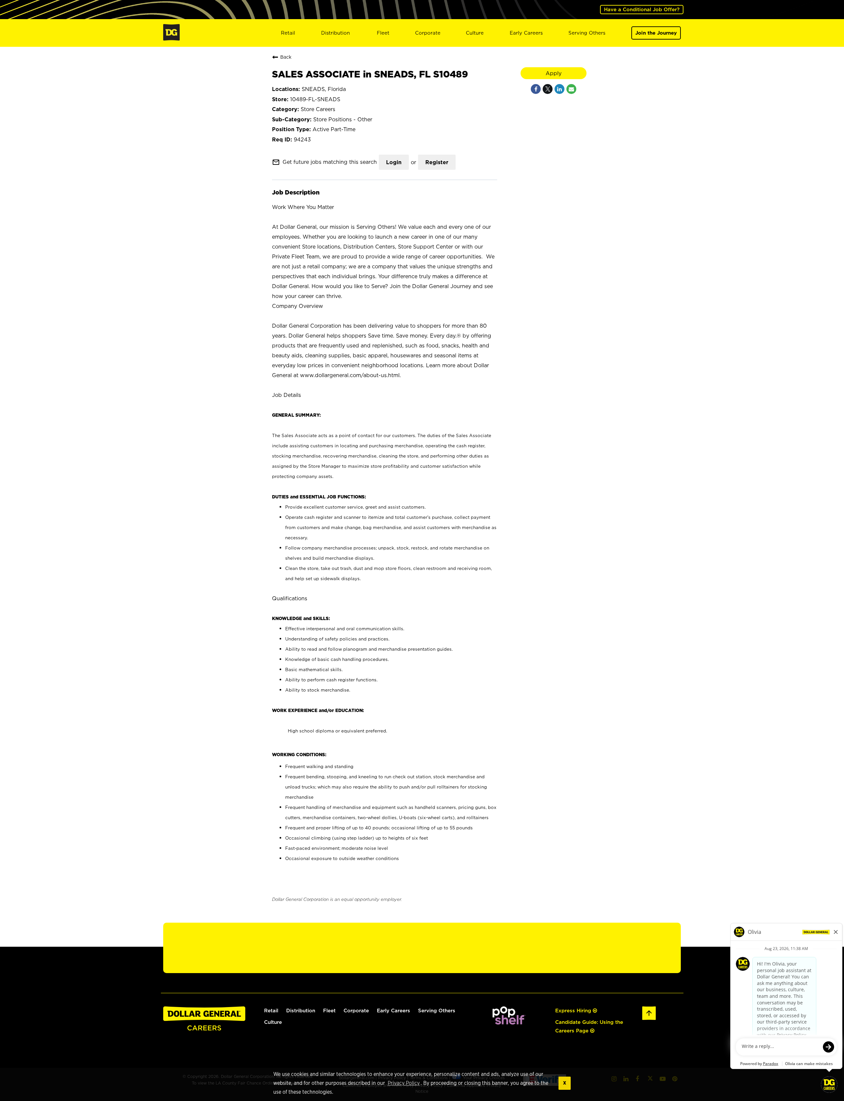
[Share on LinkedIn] (559, 89)
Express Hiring (574, 1010)
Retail (288, 33)
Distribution (335, 33)
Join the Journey (656, 33)
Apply (553, 73)
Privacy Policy (404, 1083)
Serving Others (586, 33)
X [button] (564, 1083)
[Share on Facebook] (536, 89)
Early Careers (526, 33)
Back (285, 56)
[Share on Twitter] (548, 89)
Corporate (427, 33)
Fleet (383, 33)
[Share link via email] (571, 89)
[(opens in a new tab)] (509, 1023)
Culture (475, 33)
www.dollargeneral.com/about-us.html (350, 375)
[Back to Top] (649, 1019)
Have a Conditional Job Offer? (641, 9)
